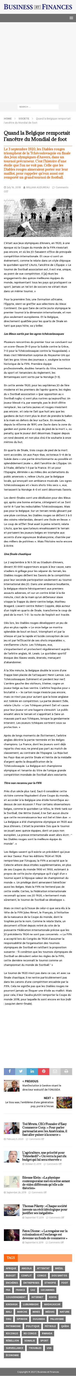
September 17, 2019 (34, 1217)
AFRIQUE (11, 1268)
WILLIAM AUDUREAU (38, 187)
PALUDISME (57, 1319)
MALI (9, 1312)
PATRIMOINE (13, 1326)
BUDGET (11, 1276)
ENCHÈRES (12, 1283)
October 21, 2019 (33, 1164)
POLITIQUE (32, 1326)
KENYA (53, 1297)
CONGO (41, 1276)
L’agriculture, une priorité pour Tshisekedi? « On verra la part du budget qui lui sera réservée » (44, 1156)
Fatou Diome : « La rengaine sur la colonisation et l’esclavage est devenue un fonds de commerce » (44, 1234)
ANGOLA (27, 1268)
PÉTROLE (50, 1326)
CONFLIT (26, 1276)
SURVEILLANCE (14, 1348)
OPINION (22, 1319)
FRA (8, 1290)
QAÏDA (65, 1326)
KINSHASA (12, 1304)
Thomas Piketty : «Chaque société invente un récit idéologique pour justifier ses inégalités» (44, 1209)
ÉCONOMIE (12, 1355)
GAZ (32, 1290)
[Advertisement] (38, 62)
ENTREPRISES (31, 1283)
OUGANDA (39, 1319)
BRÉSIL (59, 1268)
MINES (36, 1312)
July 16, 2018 (14, 187)
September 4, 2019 (34, 1242)
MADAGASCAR (52, 1304)
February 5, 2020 (15, 1139)
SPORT (44, 1341)
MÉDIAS (49, 1312)
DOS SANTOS (59, 1276)
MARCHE (22, 1312)
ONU (8, 1319)
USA (49, 1348)
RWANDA (47, 1333)
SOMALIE (29, 1341)
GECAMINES (47, 1290)
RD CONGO (30, 1333)
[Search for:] (38, 106)
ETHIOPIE (50, 1283)
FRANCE (20, 1290)
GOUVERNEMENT (16, 1297)
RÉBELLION (12, 1341)
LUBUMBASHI (31, 1304)
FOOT (64, 1283)
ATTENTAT (43, 1268)
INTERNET (37, 1297)
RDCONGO (12, 1333)
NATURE (64, 1312)
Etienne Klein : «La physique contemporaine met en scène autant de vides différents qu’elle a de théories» (46, 1183)
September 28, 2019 (16, 1192)
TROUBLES (35, 1348)
